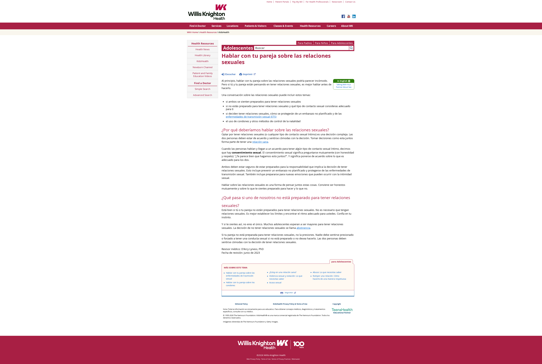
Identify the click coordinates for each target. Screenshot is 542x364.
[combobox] (301, 48)
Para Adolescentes (342, 43)
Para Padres (305, 43)
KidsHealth (202, 61)
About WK (347, 26)
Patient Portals (282, 1)
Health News (202, 49)
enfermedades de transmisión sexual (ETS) (251, 116)
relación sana (260, 141)
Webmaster (296, 359)
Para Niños (321, 43)
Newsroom (337, 1)
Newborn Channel (203, 67)
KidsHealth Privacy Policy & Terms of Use (290, 304)
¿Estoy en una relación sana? (282, 272)
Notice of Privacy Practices (281, 359)
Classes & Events (283, 26)
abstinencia (303, 228)
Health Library (202, 55)
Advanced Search (202, 95)
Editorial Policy (241, 304)
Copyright (337, 304)
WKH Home (192, 32)
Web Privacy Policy (253, 359)
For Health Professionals (317, 1)
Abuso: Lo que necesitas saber (327, 272)
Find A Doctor (198, 26)
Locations (232, 26)
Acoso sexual (275, 282)
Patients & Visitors (255, 26)
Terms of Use (266, 359)
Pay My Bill (297, 1)
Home (269, 1)
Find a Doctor (202, 83)
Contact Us (350, 1)
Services (216, 26)
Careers (331, 26)
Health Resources (310, 26)
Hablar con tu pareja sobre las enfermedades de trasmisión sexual (240, 275)
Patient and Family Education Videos (203, 75)
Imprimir (248, 74)
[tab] (341, 261)
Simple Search (202, 88)
